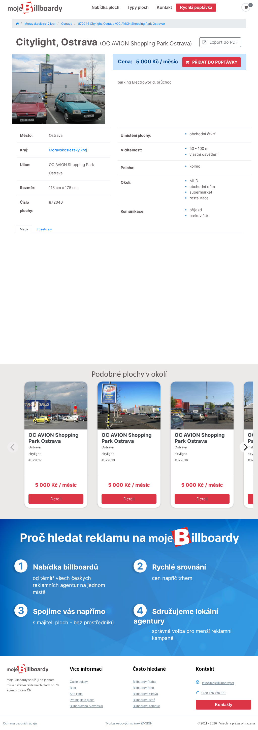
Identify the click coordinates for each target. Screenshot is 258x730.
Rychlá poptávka (196, 7)
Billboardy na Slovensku (86, 706)
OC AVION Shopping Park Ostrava (53, 438)
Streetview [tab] (44, 229)
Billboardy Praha (144, 682)
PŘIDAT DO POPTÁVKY (214, 62)
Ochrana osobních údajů (20, 723)
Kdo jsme (76, 694)
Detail (55, 498)
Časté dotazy (79, 682)
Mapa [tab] (24, 229)
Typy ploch (138, 7)
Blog (73, 688)
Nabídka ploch (105, 7)
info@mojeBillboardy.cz (218, 683)
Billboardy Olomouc (146, 706)
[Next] (245, 447)
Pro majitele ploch (82, 700)
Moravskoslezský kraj (68, 150)
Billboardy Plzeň (144, 700)
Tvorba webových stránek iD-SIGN (128, 723)
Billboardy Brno (143, 688)
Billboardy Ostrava (145, 694)
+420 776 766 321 (213, 693)
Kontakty (223, 704)
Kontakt (164, 7)
